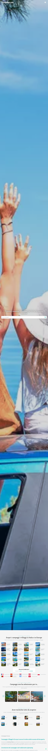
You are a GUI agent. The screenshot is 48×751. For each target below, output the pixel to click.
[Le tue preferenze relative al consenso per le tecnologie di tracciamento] (46, 749)
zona (20, 671)
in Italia (31, 671)
